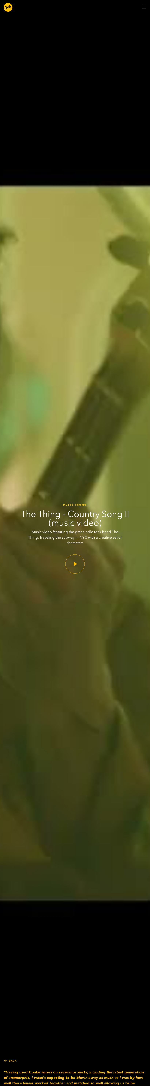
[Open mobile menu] (144, 7)
